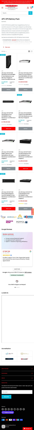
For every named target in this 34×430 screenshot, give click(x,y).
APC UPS (14, 40)
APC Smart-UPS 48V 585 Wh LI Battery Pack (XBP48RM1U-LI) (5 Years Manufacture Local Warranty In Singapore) (25, 115)
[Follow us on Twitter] (6, 409)
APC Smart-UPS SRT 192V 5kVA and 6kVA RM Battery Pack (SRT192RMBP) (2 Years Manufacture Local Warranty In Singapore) (8, 195)
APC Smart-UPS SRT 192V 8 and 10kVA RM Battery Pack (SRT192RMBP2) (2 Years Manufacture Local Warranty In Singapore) (25, 155)
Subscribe (6, 396)
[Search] (30, 13)
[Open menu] (2, 7)
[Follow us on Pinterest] (12, 409)
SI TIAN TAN (6, 251)
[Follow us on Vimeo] (18, 409)
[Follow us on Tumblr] (24, 409)
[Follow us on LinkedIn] (21, 409)
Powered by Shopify (5, 426)
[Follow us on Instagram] (9, 409)
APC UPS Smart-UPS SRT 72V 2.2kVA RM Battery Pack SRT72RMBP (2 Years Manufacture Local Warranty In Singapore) (25, 195)
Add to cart (8, 128)
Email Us (28, 428)
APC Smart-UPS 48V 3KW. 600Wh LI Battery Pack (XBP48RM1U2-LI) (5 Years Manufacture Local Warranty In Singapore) (8, 155)
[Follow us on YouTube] (15, 409)
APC (2, 70)
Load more (17, 269)
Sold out (8, 89)
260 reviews (28, 272)
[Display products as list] (31, 51)
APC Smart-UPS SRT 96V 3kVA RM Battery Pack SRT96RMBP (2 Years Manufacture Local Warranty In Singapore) (8, 116)
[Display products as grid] (29, 51)
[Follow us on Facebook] (3, 409)
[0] (31, 8)
